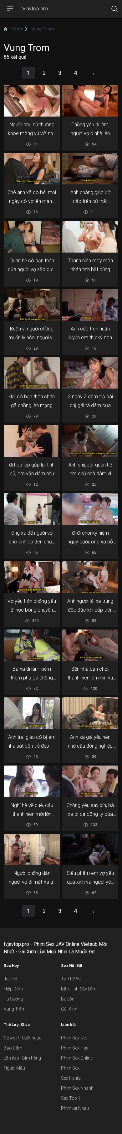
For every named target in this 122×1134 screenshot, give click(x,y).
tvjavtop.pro (34, 9)
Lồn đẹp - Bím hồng (22, 1057)
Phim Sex (70, 1068)
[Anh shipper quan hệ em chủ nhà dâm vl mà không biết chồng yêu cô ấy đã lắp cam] (90, 441)
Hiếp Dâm (13, 988)
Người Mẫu (14, 1068)
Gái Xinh (69, 1008)
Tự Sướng (13, 998)
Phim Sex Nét (74, 1037)
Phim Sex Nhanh (77, 1088)
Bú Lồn (67, 998)
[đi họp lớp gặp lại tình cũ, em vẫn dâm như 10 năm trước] (32, 441)
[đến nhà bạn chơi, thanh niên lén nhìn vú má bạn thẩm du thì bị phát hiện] (90, 645)
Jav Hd (10, 978)
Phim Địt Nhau (75, 1108)
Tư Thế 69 (71, 978)
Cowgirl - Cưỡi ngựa (23, 1037)
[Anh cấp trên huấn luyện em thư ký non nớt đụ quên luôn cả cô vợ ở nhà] (90, 305)
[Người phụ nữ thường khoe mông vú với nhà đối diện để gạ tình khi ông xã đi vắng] (32, 100)
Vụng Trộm (15, 1008)
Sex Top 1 (70, 1098)
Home (17, 28)
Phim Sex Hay (74, 1047)
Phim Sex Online (77, 1057)
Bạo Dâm (13, 1047)
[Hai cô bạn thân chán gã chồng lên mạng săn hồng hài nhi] (32, 373)
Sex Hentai (71, 1078)
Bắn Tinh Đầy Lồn (78, 988)
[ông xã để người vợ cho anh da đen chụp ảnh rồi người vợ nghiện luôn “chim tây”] (32, 509)
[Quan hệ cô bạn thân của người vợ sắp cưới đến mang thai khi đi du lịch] (32, 236)
